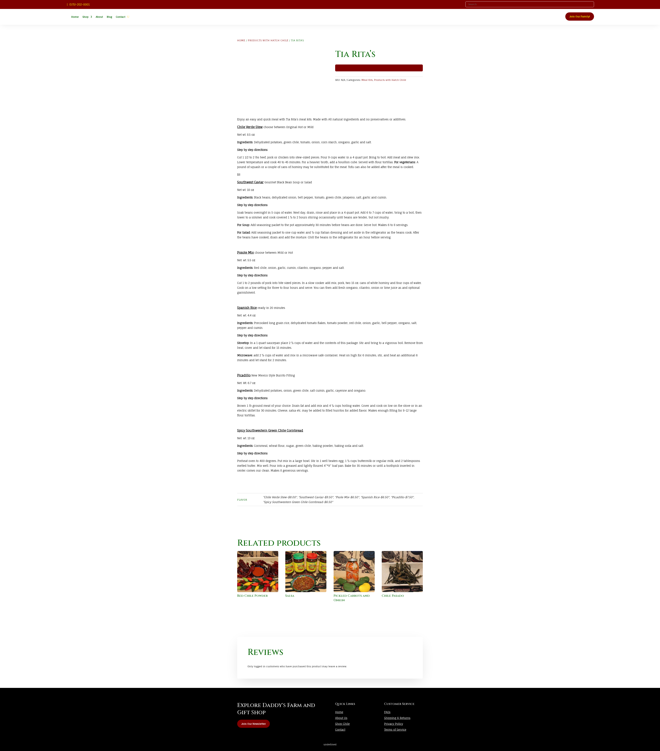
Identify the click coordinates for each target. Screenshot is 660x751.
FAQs (387, 712)
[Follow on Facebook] (459, 4)
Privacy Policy (393, 724)
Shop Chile (342, 724)
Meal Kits (367, 79)
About (99, 16)
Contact (120, 16)
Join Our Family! (579, 16)
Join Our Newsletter (253, 723)
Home (75, 16)
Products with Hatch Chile (268, 40)
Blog (109, 16)
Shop (85, 16)
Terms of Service (395, 729)
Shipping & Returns (397, 718)
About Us (341, 718)
